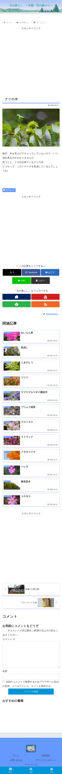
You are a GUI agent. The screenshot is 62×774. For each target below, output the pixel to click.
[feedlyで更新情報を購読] (16, 304)
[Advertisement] (31, 61)
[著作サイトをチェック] (16, 297)
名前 (4, 671)
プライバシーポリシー (45, 760)
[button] (40, 280)
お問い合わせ (16, 760)
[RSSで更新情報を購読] (45, 304)
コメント (8, 639)
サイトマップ (31, 764)
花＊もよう (10, 190)
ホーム (16, 755)
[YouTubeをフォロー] (45, 297)
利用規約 (46, 755)
